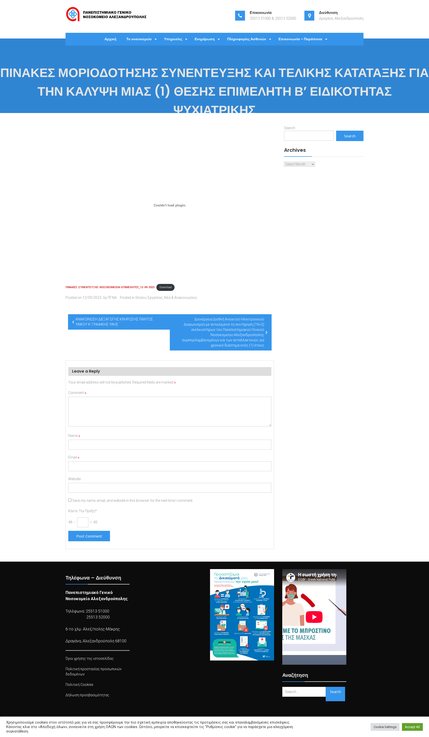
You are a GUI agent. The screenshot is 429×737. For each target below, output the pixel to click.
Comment (77, 393)
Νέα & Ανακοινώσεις (180, 298)
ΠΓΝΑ (112, 298)
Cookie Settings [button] (385, 727)
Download (165, 287)
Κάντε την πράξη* (82, 511)
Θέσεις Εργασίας (149, 298)
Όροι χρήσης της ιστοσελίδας (90, 658)
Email (73, 457)
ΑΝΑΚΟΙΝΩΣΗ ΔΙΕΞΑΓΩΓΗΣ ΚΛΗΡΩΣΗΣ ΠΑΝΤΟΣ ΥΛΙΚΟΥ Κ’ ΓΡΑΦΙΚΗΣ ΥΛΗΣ (114, 321)
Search (289, 128)
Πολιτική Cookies (79, 685)
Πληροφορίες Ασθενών (246, 39)
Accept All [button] (412, 727)
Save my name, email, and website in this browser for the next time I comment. (132, 501)
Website (74, 479)
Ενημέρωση (205, 39)
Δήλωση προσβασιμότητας (87, 695)
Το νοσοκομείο (139, 39)
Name (74, 436)
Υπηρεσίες (173, 39)
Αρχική (110, 39)
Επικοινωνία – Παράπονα (300, 39)
